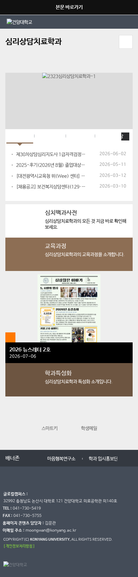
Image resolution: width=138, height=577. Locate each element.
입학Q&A (50, 136)
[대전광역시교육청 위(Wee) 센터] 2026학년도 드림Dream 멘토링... (51, 176)
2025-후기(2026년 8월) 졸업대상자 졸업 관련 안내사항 (51, 165)
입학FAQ (80, 136)
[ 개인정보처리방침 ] (19, 546)
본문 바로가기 (69, 7)
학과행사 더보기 (10, 337)
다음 (127, 422)
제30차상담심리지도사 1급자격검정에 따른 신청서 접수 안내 (51, 154)
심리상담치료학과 (33, 41)
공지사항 (19, 136)
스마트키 (50, 428)
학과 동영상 (111, 136)
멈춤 (33, 458)
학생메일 (89, 428)
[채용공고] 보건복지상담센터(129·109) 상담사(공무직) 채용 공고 (51, 187)
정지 (8, 64)
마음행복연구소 (61, 459)
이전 (11, 422)
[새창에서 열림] (38, 22)
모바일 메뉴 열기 (126, 42)
